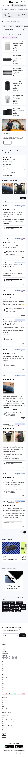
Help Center (5, 666)
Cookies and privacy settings (8, 721)
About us (4, 647)
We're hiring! (5, 653)
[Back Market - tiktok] (6, 657)
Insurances (4, 681)
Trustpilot (4, 655)
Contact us (4, 664)
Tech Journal (5, 700)
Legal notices (5, 727)
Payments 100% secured (8, 692)
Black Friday (5, 708)
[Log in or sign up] (21, 2)
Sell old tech (5, 683)
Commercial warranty (7, 679)
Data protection (5, 723)
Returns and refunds (7, 671)
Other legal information (7, 725)
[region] (14, 189)
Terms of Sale (5, 717)
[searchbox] (20, 5)
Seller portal (5, 690)
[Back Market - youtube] (10, 657)
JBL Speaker (20, 9)
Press (3, 649)
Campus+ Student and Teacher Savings (11, 685)
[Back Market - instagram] (3, 657)
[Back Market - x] (16, 657)
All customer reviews (7, 704)
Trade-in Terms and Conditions (9, 719)
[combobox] (4, 26)
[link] (7, 142)
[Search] (12, 5)
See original (15, 409)
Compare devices (6, 702)
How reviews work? (8, 175)
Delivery (4, 668)
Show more (6, 223)
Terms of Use (5, 715)
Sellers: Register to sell (7, 688)
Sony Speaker (13, 9)
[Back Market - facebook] (13, 657)
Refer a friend (5, 677)
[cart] (24, 2)
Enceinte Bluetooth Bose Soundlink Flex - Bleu (15, 412)
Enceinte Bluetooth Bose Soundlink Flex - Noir (15, 489)
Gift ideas (4, 706)
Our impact (4, 651)
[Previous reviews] (21, 532)
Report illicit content (6, 729)
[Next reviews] (24, 532)
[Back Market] (14, 2)
